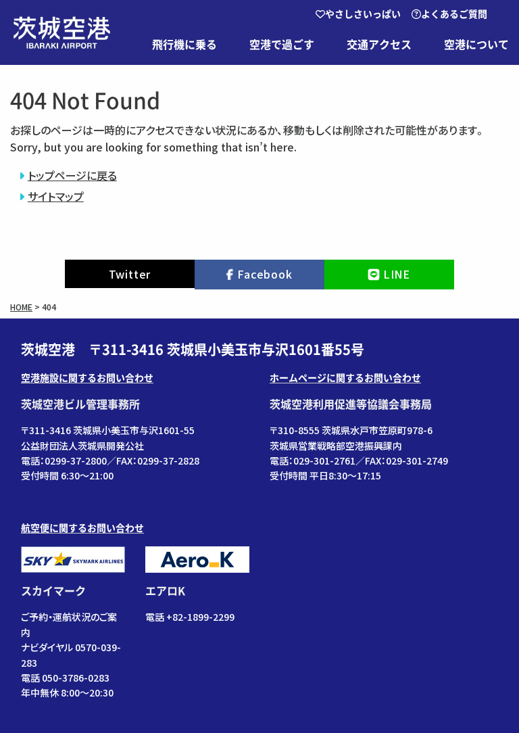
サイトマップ (56, 196)
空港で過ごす (281, 44)
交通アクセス (379, 44)
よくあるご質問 (454, 14)
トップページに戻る (72, 175)
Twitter (130, 274)
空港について (476, 44)
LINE (396, 274)
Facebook (264, 274)
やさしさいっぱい (363, 14)
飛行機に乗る (184, 44)
